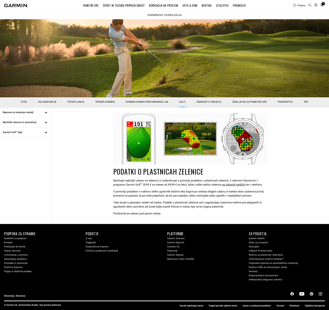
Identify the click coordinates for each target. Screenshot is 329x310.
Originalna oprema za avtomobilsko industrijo (273, 263)
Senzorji (253, 271)
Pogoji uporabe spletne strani (223, 305)
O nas (89, 238)
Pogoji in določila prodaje (18, 271)
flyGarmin (172, 250)
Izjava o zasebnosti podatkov (257, 305)
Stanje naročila (12, 250)
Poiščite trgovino (13, 267)
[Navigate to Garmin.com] (16, 5)
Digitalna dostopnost (315, 305)
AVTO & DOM (189, 5)
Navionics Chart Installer (180, 259)
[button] (26, 112)
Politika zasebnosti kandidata (102, 250)
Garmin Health (256, 238)
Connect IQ (173, 246)
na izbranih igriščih (233, 184)
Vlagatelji (91, 242)
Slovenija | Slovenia (14, 295)
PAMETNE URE (91, 5)
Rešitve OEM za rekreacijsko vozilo (268, 267)
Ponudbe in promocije (16, 263)
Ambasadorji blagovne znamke (265, 279)
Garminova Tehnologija (165, 15)
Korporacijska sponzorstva (263, 275)
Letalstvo (222, 5)
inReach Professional (260, 250)
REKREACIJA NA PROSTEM (163, 5)
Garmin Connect (176, 238)
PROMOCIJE (239, 5)
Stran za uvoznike (258, 242)
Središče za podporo (15, 238)
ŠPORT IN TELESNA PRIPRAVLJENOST (124, 5)
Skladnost (294, 305)
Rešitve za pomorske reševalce (266, 255)
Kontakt (8, 242)
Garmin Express (175, 242)
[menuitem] (299, 5)
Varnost (280, 305)
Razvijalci (254, 246)
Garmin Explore (175, 255)
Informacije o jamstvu (16, 255)
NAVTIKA (206, 5)
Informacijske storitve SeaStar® (266, 259)
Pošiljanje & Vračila (14, 246)
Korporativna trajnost (97, 246)
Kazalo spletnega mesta (191, 305)
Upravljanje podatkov (15, 259)
